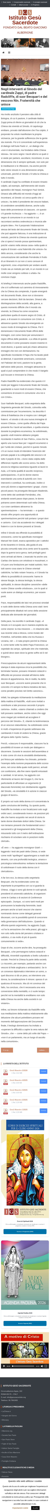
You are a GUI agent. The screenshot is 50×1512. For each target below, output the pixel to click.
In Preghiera (35, 5)
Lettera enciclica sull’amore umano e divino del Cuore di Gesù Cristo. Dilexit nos (44, 1050)
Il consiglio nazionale (40, 2)
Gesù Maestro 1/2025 (18, 1110)
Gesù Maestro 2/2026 (18, 1070)
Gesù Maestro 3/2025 (18, 1090)
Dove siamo (7, 2)
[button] (25, 1350)
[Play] (4, 1366)
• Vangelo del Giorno (9, 1416)
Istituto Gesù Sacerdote (25, 20)
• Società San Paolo (8, 1435)
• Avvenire (5, 1476)
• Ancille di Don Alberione (10, 1452)
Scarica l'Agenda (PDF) (25, 1323)
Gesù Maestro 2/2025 (18, 1100)
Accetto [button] (35, 1508)
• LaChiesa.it (6, 1411)
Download (43, 1071)
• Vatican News (6, 1472)
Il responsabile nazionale (22, 2)
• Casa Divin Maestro (9, 1457)
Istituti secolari (23, 5)
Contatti (13, 5)
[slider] (23, 1366)
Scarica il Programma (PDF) (25, 1231)
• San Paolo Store (8, 1439)
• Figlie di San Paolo (8, 1444)
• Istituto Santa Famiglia (10, 1448)
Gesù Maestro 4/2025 (18, 1080)
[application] (25, 1350)
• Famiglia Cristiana (8, 1461)
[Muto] (42, 1366)
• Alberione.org (6, 1431)
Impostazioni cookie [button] (20, 1508)
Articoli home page (8, 109)
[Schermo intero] (46, 1366)
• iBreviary (5, 1420)
